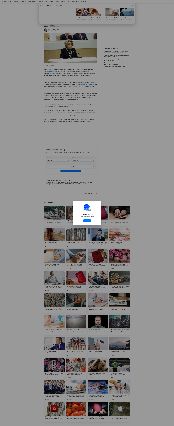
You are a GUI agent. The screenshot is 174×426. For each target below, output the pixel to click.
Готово (87, 220)
